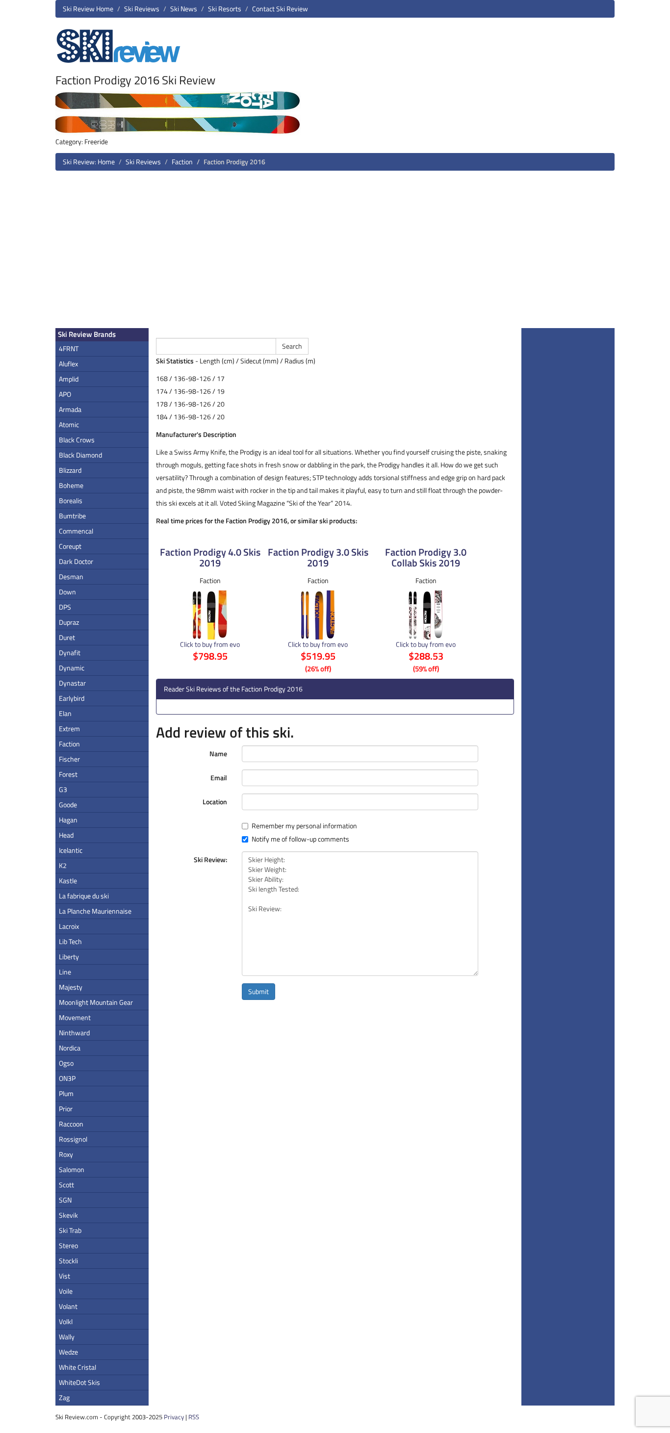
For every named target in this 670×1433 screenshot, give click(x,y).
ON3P (67, 1078)
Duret (67, 637)
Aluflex (68, 363)
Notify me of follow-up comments (300, 839)
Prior (66, 1108)
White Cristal (77, 1367)
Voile (66, 1291)
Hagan (68, 820)
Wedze (68, 1352)
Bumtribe (72, 516)
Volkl (66, 1321)
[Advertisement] (335, 253)
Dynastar (72, 683)
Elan (65, 713)
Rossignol (73, 1139)
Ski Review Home (88, 8)
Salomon (71, 1169)
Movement (75, 1017)
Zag (64, 1397)
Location (215, 801)
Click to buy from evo (210, 644)
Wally (67, 1336)
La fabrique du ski (84, 896)
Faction (182, 161)
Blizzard (70, 470)
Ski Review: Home (89, 161)
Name (218, 753)
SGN (65, 1200)
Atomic (69, 424)
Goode (68, 804)
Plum (66, 1093)
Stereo (68, 1245)
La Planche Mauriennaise (95, 911)
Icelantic (70, 850)
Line (65, 972)
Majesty (70, 987)
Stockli (68, 1260)
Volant (68, 1306)
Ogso (66, 1063)
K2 (63, 865)
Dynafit (69, 652)
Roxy (66, 1154)
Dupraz (69, 622)
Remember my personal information (304, 826)
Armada (70, 409)
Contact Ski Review (280, 8)
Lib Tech (70, 941)
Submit (258, 991)
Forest (68, 774)
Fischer (69, 759)
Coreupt (70, 546)
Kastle (68, 880)
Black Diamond (80, 455)
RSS (193, 1417)
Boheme (71, 485)
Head (66, 835)
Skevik (68, 1215)
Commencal (76, 531)
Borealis (70, 500)
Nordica (69, 1048)
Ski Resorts (224, 8)
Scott (66, 1184)
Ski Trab (70, 1230)
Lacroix (69, 926)
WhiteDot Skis (79, 1382)
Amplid (68, 379)
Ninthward (74, 1032)
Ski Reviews (141, 8)
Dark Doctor (76, 561)
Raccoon (71, 1124)
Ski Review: (210, 859)
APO (65, 394)
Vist (64, 1276)
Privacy (174, 1417)
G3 (63, 789)
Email (218, 777)
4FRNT (68, 348)
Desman (71, 576)
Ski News (183, 8)
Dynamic (71, 668)
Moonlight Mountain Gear (96, 1002)
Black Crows (77, 440)
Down (67, 592)
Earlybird (71, 698)
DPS (65, 607)
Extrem (69, 728)
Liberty (69, 956)
